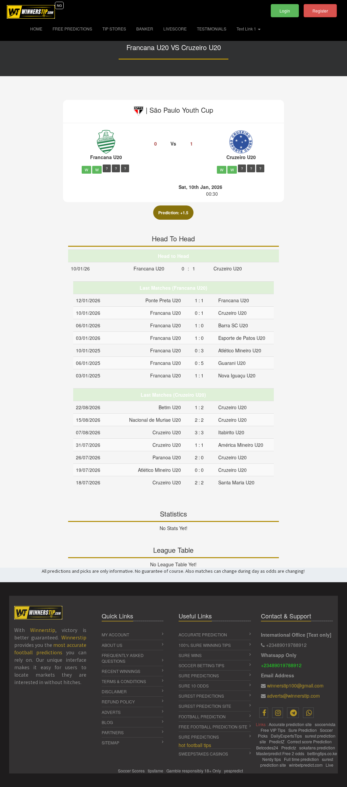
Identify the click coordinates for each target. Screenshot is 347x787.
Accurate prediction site (291, 724)
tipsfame (156, 770)
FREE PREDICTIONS (72, 28)
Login (285, 11)
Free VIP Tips (273, 730)
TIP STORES (114, 28)
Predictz (289, 747)
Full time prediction (302, 759)
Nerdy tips (272, 759)
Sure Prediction (303, 730)
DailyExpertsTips (287, 736)
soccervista (325, 724)
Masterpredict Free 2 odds (280, 753)
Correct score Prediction (310, 741)
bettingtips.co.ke (322, 753)
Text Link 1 (247, 28)
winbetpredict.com (306, 765)
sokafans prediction (317, 747)
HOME (38, 28)
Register (320, 11)
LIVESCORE (175, 28)
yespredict (233, 770)
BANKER (144, 28)
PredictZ (277, 741)
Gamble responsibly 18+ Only (194, 770)
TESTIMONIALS (211, 28)
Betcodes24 (267, 747)
